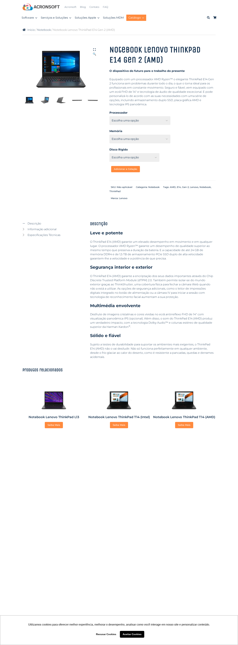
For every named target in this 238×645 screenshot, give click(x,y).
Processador (118, 112)
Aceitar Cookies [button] (132, 634)
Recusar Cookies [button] (106, 634)
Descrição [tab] (34, 223)
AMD (173, 187)
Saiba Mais (54, 425)
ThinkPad (115, 191)
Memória (115, 131)
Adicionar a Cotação (125, 169)
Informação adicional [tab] (41, 229)
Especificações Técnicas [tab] (43, 235)
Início (31, 29)
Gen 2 (185, 187)
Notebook (44, 29)
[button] (94, 50)
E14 (179, 187)
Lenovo (194, 187)
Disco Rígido (118, 149)
